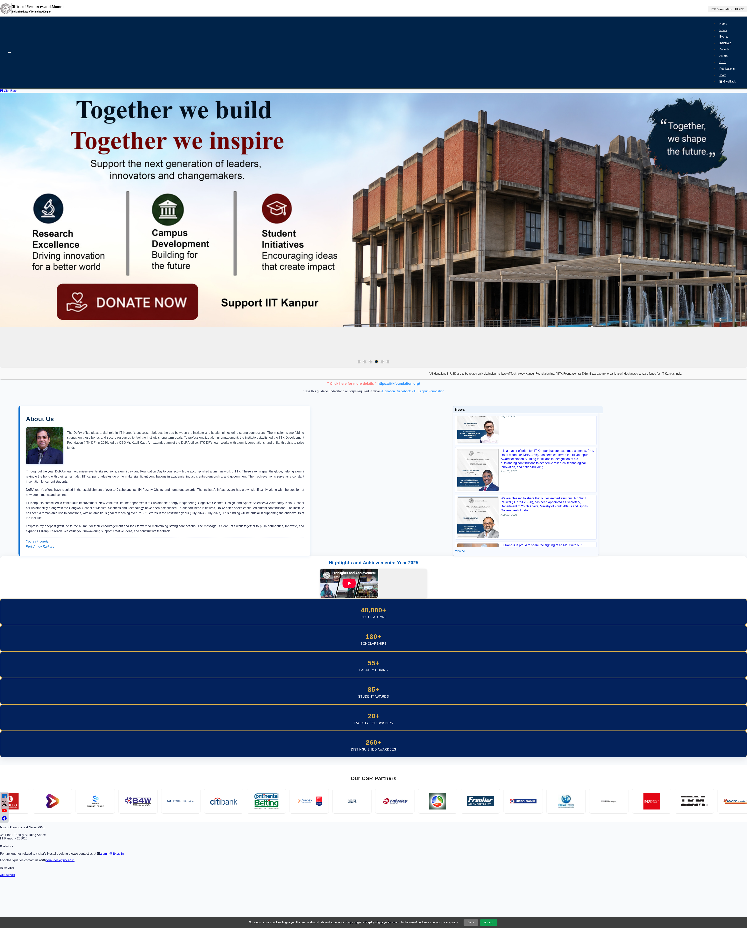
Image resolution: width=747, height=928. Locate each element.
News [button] (723, 30)
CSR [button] (722, 62)
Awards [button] (724, 49)
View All (460, 550)
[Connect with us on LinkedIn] (4, 796)
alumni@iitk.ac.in (112, 853)
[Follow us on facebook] (4, 818)
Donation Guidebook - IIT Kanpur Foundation (413, 391)
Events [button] (723, 36)
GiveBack (729, 81)
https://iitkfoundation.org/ (399, 383)
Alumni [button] (723, 55)
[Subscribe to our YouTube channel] (4, 811)
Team (722, 75)
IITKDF (739, 9)
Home (723, 23)
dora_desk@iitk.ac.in (60, 860)
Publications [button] (727, 68)
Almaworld (7, 875)
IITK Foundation (721, 9)
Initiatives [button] (725, 43)
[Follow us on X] (4, 803)
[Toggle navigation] (9, 52)
